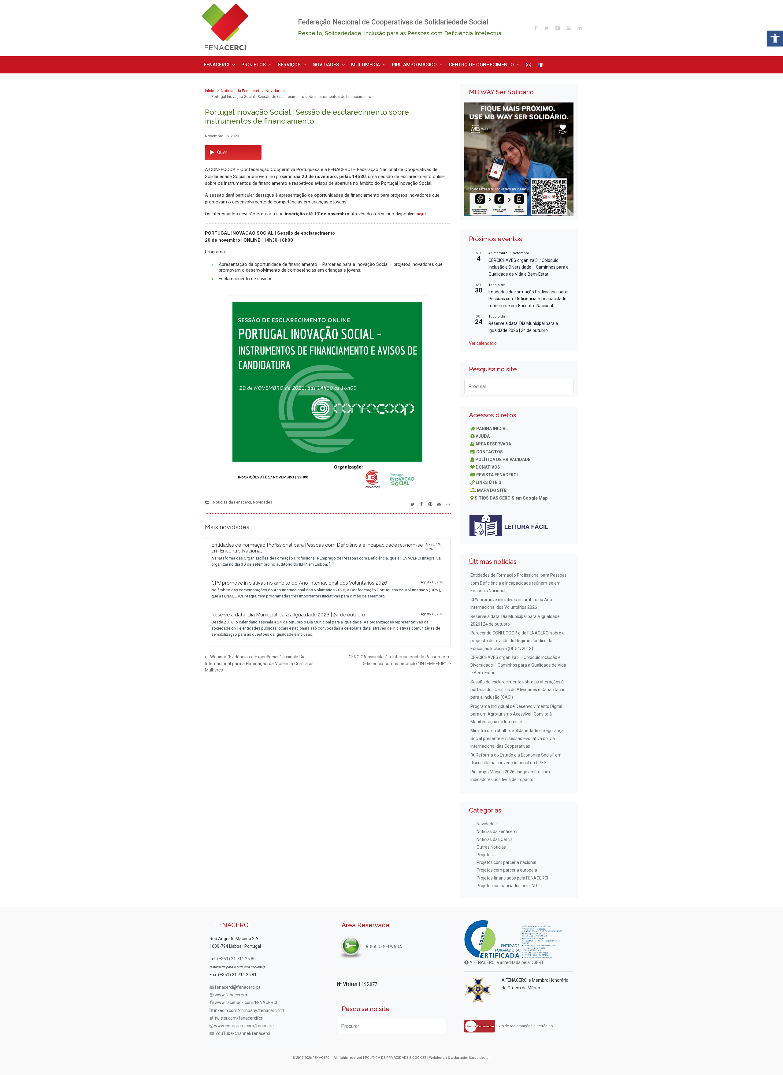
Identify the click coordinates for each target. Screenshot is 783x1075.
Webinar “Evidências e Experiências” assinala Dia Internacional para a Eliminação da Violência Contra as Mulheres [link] (259, 661)
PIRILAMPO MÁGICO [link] (383, 63)
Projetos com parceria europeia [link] (507, 867)
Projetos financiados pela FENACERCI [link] (512, 875)
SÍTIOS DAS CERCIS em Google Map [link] (511, 495)
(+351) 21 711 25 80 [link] (236, 956)
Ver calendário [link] (483, 341)
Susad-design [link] (480, 1055)
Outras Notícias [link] (491, 844)
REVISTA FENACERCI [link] (497, 472)
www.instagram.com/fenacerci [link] (244, 1023)
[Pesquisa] (565, 384)
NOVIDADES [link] (307, 63)
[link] (775, 38)
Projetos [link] (485, 852)
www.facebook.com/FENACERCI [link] (246, 1000)
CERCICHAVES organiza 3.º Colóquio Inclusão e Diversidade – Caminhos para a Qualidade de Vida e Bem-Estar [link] (528, 264)
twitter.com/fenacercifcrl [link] (239, 1015)
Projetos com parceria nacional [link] (506, 860)
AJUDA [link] (483, 434)
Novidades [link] (275, 88)
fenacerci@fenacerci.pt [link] (237, 985)
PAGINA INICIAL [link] (492, 426)
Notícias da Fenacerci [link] (240, 88)
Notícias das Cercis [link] (495, 837)
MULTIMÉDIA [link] (341, 63)
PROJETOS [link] (246, 63)
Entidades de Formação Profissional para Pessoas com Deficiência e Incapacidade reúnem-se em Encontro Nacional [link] (527, 296)
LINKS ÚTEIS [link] (488, 480)
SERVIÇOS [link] (276, 63)
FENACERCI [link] (214, 63)
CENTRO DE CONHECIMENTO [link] (439, 63)
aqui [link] (421, 211)
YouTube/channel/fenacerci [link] (242, 1031)
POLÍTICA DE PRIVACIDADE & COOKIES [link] (395, 1055)
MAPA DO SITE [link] (492, 487)
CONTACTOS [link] (489, 449)
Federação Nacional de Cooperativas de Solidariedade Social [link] (393, 22)
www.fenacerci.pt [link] (232, 992)
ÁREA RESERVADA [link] (493, 441)
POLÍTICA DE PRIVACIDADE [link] (502, 457)
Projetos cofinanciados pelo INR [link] (507, 883)
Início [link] (209, 88)
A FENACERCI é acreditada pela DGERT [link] (506, 960)
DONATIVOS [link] (488, 464)
